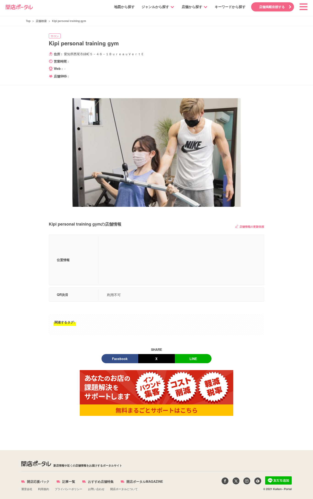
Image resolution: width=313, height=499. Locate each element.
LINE (193, 358)
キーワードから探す (230, 6)
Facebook (120, 358)
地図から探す (124, 6)
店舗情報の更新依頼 (251, 226)
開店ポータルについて (124, 489)
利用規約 (43, 489)
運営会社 (26, 489)
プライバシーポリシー (68, 489)
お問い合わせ (96, 489)
